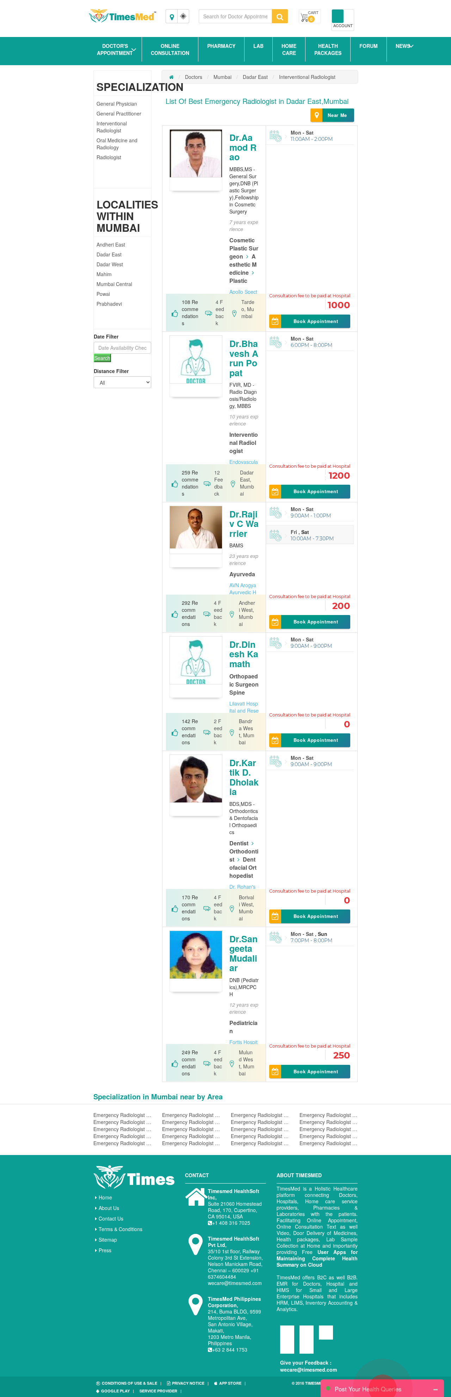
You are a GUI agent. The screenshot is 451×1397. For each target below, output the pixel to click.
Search (102, 357)
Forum (368, 45)
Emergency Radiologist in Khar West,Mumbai (328, 1114)
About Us (109, 1207)
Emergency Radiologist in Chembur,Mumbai (122, 1143)
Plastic (238, 281)
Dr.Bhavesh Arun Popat (243, 358)
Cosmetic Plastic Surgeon (243, 248)
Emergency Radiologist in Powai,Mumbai (328, 1136)
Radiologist (109, 157)
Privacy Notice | (190, 1383)
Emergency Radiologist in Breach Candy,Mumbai (122, 1128)
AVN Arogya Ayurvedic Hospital (242, 592)
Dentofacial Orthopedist (243, 867)
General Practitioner (119, 113)
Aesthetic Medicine (243, 264)
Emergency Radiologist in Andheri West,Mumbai (191, 1121)
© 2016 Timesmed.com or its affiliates (321, 1385)
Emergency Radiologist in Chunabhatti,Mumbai (328, 1143)
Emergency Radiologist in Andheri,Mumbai (260, 1143)
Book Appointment (316, 321)
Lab (258, 45)
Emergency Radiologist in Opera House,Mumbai (191, 1114)
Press (105, 1250)
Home (105, 1197)
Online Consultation (170, 49)
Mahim (104, 274)
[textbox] (235, 16)
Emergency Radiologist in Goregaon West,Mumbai (122, 1121)
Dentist (238, 843)
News (403, 45)
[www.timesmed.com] (171, 77)
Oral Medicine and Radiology (117, 144)
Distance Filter (111, 370)
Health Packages (327, 49)
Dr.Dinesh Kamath (243, 654)
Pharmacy (221, 45)
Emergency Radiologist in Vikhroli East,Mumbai (122, 1136)
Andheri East (111, 244)
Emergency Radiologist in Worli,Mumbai (191, 1136)
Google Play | (117, 1390)
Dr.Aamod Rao (243, 147)
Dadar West (110, 264)
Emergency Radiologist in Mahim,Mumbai (191, 1128)
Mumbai (222, 76)
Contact (197, 1175)
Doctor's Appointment (115, 49)
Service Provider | (160, 1390)
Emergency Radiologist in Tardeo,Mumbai (260, 1121)
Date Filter (106, 336)
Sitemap (108, 1239)
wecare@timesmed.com (308, 1369)
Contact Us (111, 1218)
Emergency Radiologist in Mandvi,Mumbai (328, 1128)
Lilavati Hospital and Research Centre (244, 710)
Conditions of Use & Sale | (131, 1383)
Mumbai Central (114, 283)
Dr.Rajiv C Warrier (244, 524)
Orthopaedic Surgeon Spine (244, 684)
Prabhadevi (109, 303)
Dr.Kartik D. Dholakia (244, 777)
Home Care (289, 49)
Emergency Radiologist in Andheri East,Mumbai (260, 1128)
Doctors (193, 76)
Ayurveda (242, 574)
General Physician (117, 103)
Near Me (337, 115)
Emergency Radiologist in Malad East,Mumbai (260, 1114)
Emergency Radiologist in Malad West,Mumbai (191, 1143)
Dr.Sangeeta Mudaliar (243, 953)
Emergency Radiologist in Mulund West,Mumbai (328, 1121)
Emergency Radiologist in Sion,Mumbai (260, 1136)
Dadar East (109, 254)
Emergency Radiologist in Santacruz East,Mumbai (122, 1114)
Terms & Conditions (120, 1229)
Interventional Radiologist (112, 127)
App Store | (232, 1383)
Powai (103, 293)
